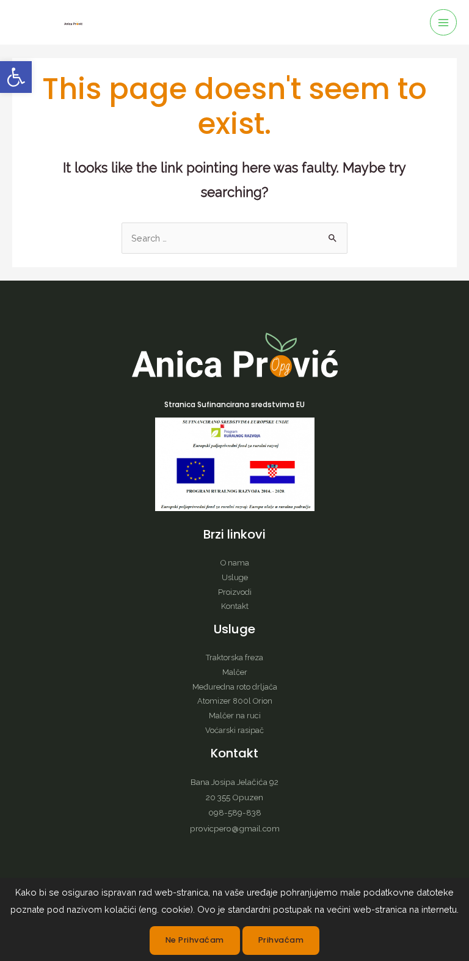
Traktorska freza (234, 657)
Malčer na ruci (235, 715)
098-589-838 (234, 812)
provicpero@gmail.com (235, 828)
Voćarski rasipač (234, 730)
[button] (16, 77)
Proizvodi (235, 592)
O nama (234, 562)
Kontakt (235, 606)
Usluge (235, 577)
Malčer (234, 672)
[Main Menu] (443, 22)
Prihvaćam (281, 940)
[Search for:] (234, 238)
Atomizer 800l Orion (234, 700)
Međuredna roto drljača (234, 686)
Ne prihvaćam (194, 940)
